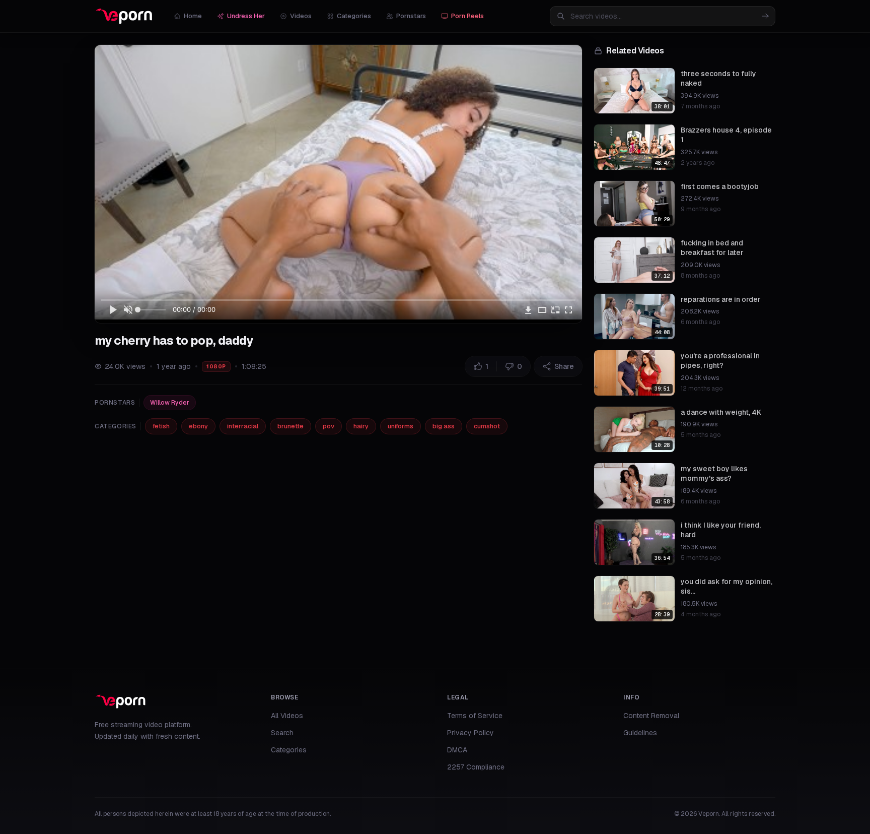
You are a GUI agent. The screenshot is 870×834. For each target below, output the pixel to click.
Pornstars (411, 16)
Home (193, 16)
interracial (242, 426)
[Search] (765, 16)
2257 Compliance (475, 767)
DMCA (457, 749)
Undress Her (246, 16)
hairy (361, 426)
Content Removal (651, 715)
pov (328, 426)
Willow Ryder (169, 403)
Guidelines (640, 732)
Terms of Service (474, 715)
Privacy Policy (470, 732)
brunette (290, 426)
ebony (198, 426)
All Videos (287, 715)
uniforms (400, 426)
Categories (354, 16)
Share (564, 366)
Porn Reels (467, 16)
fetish (161, 426)
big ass (443, 426)
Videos (301, 16)
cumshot (487, 426)
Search (282, 732)
